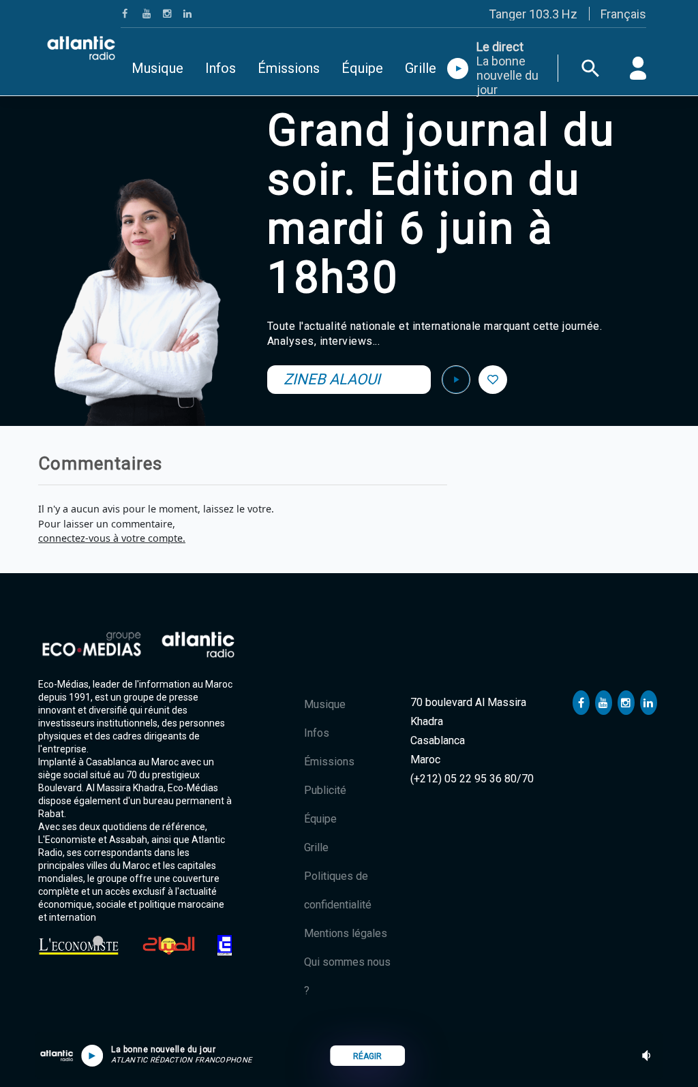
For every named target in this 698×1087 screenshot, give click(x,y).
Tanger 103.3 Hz (533, 14)
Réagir (367, 1056)
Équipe (362, 68)
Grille (420, 68)
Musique (157, 68)
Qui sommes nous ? (347, 976)
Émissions (289, 68)
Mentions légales (345, 933)
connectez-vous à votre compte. (111, 538)
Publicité (325, 790)
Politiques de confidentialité (337, 890)
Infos (220, 68)
